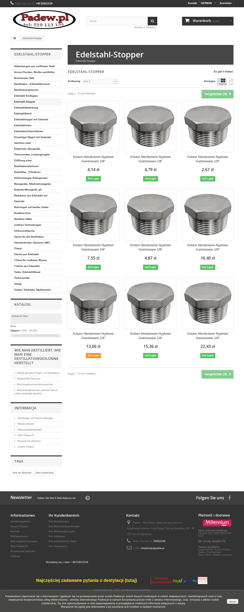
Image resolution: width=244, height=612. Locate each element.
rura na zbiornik (21, 472)
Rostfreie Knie (22, 213)
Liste (231, 84)
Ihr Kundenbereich (64, 515)
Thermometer (22, 278)
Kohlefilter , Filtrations (27, 172)
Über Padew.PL (26, 435)
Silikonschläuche (24, 230)
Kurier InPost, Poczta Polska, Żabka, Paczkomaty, (214, 551)
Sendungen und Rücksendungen (35, 418)
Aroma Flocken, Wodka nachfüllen (34, 72)
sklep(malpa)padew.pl (152, 548)
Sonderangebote (20, 521)
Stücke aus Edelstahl (26, 254)
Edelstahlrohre (22, 125)
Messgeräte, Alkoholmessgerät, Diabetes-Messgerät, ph (32, 187)
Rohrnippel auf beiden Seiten (31, 207)
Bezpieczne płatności (29, 441)
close (232, 601)
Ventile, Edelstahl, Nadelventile (32, 289)
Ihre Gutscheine (58, 546)
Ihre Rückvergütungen (62, 531)
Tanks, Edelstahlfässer (27, 272)
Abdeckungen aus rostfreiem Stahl (34, 66)
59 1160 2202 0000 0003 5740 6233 (214, 533)
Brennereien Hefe (24, 78)
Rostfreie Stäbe (23, 219)
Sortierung (74, 81)
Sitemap (150, 27)
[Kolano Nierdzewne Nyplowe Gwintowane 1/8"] (93, 126)
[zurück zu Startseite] (14, 38)
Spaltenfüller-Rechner (28, 378)
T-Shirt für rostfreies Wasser (30, 260)
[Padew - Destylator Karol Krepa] (45, 19)
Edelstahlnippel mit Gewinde (31, 119)
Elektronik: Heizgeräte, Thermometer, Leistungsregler (32, 151)
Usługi (18, 283)
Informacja (25, 408)
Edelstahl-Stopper (24, 101)
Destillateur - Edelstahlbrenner (32, 84)
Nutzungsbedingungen (29, 429)
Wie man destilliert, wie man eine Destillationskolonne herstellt (37, 356)
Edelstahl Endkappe (26, 95)
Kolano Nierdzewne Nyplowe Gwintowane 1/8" (93, 159)
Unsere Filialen (25, 446)
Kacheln (223, 84)
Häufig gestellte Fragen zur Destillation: (38, 373)
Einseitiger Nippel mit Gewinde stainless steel (32, 140)
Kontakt (192, 3)
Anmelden (226, 3)
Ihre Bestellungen (59, 521)
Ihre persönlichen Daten (63, 541)
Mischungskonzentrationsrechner (35, 384)
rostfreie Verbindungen (27, 225)
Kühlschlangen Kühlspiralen (31, 178)
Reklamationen (25, 423)
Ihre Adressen (57, 536)
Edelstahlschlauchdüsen (28, 131)
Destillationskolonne (26, 89)
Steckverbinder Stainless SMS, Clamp (32, 245)
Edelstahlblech (23, 113)
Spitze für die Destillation (29, 236)
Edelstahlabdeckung (26, 107)
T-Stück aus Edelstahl (27, 266)
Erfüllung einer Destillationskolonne (26, 163)
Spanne (14, 330)
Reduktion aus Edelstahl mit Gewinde (30, 198)
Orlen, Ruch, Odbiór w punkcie (215, 554)
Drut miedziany (45, 472)
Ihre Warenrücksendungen (64, 526)
